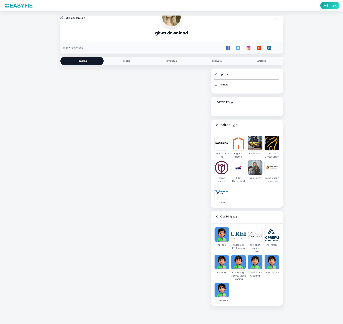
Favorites (171, 60)
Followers (216, 60)
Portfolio (261, 60)
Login (330, 5)
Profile (126, 60)
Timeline (82, 60)
